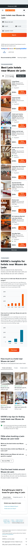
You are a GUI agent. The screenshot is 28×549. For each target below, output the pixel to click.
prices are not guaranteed (7, 534)
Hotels (12, 520)
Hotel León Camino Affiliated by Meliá (17, 115)
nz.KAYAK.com (6, 520)
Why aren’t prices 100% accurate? (11, 544)
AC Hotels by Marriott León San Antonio (18, 217)
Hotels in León (7, 522)
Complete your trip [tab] (18, 497)
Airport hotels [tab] (7, 497)
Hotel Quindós (16, 98)
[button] (26, 6)
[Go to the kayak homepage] (10, 10)
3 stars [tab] (16, 368)
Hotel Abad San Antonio (19, 166)
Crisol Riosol (15, 81)
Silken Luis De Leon (17, 131)
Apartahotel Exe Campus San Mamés (18, 183)
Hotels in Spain (6, 521)
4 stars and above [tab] (7, 368)
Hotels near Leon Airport (10, 508)
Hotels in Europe (19, 520)
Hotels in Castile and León (17, 521)
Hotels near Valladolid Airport (11, 506)
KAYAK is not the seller (8, 539)
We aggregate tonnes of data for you (12, 541)
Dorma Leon (15, 200)
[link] (14, 350)
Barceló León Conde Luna (18, 148)
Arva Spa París (16, 233)
